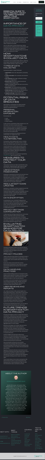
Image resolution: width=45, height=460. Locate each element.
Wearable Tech (38, 444)
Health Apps (37, 438)
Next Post (28, 417)
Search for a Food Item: (39, 14)
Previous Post (4, 417)
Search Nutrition (39, 22)
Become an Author (28, 444)
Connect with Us (38, 447)
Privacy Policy (27, 445)
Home (36, 433)
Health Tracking (38, 439)
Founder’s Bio (27, 434)
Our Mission (37, 445)
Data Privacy (14, 25)
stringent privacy (7, 155)
